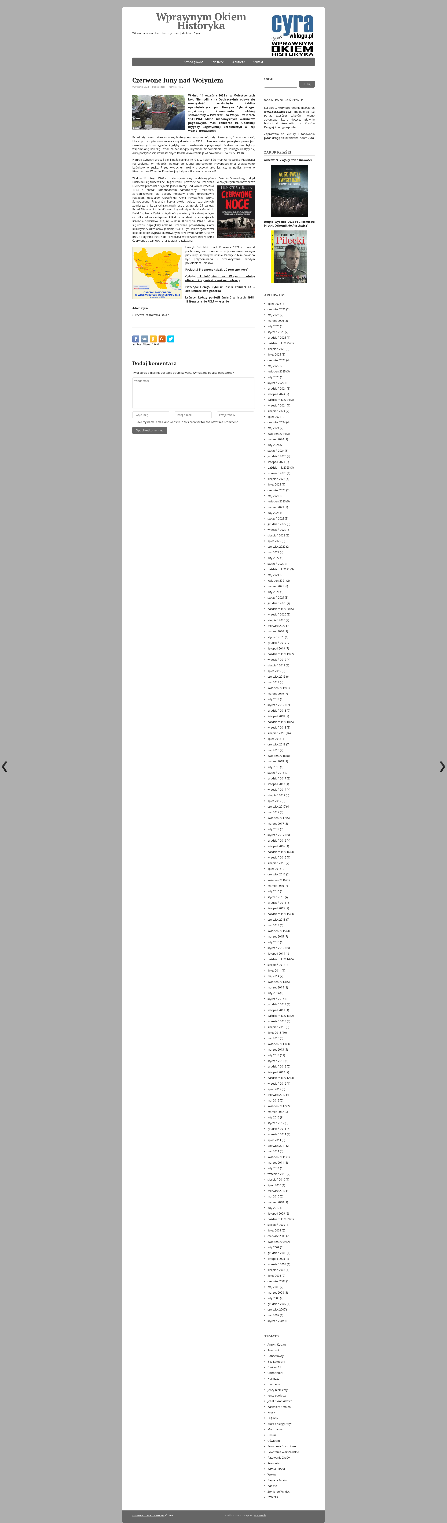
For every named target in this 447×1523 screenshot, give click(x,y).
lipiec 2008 (274, 1276)
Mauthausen (276, 1429)
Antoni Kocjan (277, 1344)
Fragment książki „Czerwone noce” (223, 269)
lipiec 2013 (274, 1033)
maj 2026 (273, 315)
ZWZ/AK (273, 1497)
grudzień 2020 (277, 603)
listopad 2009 (276, 1213)
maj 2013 (273, 1038)
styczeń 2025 (276, 383)
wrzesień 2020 (277, 614)
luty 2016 (273, 891)
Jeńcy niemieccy (278, 1390)
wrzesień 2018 (277, 727)
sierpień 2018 (276, 733)
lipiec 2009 (274, 1230)
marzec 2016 (276, 886)
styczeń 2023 (276, 518)
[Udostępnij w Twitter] (170, 338)
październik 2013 (279, 1016)
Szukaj (268, 79)
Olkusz (272, 1435)
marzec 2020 (276, 631)
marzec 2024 (276, 439)
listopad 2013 (276, 1010)
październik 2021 (279, 569)
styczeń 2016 (276, 897)
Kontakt (258, 62)
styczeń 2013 (276, 1061)
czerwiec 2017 (276, 806)
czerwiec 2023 (276, 490)
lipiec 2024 (274, 417)
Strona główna (193, 62)
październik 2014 (279, 959)
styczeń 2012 (276, 1123)
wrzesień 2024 (277, 405)
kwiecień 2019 (277, 688)
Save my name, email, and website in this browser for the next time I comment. (187, 422)
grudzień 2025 (277, 337)
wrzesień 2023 (277, 473)
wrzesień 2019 (277, 660)
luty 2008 (273, 1298)
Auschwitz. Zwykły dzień (281, 160)
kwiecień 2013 (277, 1044)
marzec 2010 (276, 1202)
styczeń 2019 (276, 705)
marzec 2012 (276, 1112)
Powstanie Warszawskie (283, 1452)
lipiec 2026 (274, 304)
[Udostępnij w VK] (144, 338)
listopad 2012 (276, 1072)
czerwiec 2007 (276, 1309)
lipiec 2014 (274, 970)
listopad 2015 (276, 908)
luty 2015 (273, 942)
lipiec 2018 (274, 739)
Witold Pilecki (276, 1469)
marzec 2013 (276, 1049)
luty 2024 (273, 445)
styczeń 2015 (276, 948)
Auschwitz (274, 1350)
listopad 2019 (276, 648)
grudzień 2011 (277, 1129)
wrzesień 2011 (277, 1134)
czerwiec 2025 (276, 360)
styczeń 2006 (276, 1321)
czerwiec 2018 (276, 744)
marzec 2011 (276, 1162)
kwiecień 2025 (277, 371)
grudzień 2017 (277, 778)
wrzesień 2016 (277, 857)
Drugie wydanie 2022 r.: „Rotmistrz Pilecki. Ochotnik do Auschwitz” (289, 223)
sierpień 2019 (276, 665)
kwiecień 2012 (277, 1106)
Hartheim (274, 1384)
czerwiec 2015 (276, 919)
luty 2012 (273, 1117)
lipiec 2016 (274, 869)
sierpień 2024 (276, 411)
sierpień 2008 (276, 1270)
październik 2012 (279, 1078)
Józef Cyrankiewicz (280, 1401)
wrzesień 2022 (277, 530)
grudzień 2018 (277, 710)
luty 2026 (273, 326)
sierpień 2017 (276, 795)
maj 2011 (273, 1151)
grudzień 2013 (277, 1004)
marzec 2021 (276, 586)
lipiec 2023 (274, 484)
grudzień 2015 (277, 903)
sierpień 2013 (276, 1027)
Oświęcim (274, 1441)
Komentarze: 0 (176, 86)
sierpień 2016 (276, 863)
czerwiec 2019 (276, 676)
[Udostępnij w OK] (153, 338)
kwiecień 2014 (277, 982)
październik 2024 (279, 400)
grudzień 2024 (277, 388)
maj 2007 (273, 1315)
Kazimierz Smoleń (279, 1407)
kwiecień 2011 (277, 1157)
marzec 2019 (276, 694)
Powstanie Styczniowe (282, 1446)
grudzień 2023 (277, 456)
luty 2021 (273, 592)
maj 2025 (273, 366)
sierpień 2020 (276, 620)
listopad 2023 (276, 462)
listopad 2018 (276, 716)
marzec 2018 (276, 761)
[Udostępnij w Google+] (162, 338)
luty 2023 (273, 513)
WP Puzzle (260, 1515)
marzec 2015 (276, 936)
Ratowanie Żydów (279, 1457)
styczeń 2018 (276, 773)
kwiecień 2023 (277, 501)
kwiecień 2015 (277, 931)
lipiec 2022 (274, 541)
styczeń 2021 (276, 597)
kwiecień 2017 (277, 818)
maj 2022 (273, 552)
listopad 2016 (276, 846)
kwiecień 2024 (277, 434)
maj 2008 (273, 1287)
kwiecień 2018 (277, 756)
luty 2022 (273, 558)
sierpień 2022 (276, 535)
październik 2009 (279, 1219)
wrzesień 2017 (277, 790)
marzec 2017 (276, 824)
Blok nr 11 (274, 1367)
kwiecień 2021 (277, 581)
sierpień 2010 (276, 1179)
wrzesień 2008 (277, 1264)
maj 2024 (273, 428)
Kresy (271, 1412)
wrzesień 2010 (277, 1174)
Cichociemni (275, 1373)
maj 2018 (273, 750)
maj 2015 (273, 925)
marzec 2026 (276, 321)
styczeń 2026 (276, 332)
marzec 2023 (276, 507)
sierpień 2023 (276, 479)
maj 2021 (273, 575)
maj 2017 (273, 812)
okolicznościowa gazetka (203, 291)
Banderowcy (276, 1356)
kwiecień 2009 (277, 1242)
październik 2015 (279, 914)
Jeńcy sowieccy (277, 1395)
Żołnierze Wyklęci (279, 1492)
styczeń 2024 (276, 451)
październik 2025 (279, 343)
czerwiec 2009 (276, 1236)
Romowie (274, 1463)
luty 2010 (273, 1208)
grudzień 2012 (277, 1066)
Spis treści (217, 62)
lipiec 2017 (274, 801)
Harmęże (273, 1378)
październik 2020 (279, 609)
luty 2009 (273, 1247)
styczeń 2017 (276, 835)
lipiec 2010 (274, 1185)
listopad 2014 (276, 953)
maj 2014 (273, 976)
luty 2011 (273, 1168)
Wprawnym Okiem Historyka (201, 21)
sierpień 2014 (276, 965)
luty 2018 (273, 767)
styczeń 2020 (276, 637)
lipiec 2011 (274, 1140)
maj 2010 (273, 1196)
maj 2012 (273, 1100)
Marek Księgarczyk (280, 1424)
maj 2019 (273, 682)
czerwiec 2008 (276, 1281)
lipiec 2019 (274, 671)
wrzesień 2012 (277, 1083)
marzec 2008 (276, 1292)
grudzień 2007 (277, 1304)
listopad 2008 (276, 1259)
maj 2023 (273, 496)
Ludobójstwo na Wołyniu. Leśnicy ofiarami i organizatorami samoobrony (220, 278)
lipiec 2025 (274, 354)
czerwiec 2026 (276, 309)
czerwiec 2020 (276, 626)
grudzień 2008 (277, 1253)
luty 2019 (273, 699)
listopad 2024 (276, 394)
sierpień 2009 (276, 1225)
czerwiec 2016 (276, 874)
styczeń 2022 (276, 564)
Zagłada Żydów (277, 1480)
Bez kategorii (158, 86)
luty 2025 (273, 377)
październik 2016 (279, 852)
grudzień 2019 (277, 643)
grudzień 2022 (277, 524)
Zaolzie (272, 1486)
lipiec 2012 (274, 1089)
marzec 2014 (276, 987)
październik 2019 (279, 654)
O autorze (238, 62)
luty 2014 (273, 993)
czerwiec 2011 (276, 1146)
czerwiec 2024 (276, 422)
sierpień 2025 (276, 349)
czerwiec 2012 (276, 1095)
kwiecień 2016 (277, 880)
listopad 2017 (276, 784)
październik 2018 (279, 722)
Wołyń (272, 1474)
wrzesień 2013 (277, 1021)
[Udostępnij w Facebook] (135, 338)
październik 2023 (279, 467)
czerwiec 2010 (276, 1191)
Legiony (273, 1418)
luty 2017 (273, 829)
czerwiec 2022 (276, 546)
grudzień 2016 (277, 840)
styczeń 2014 (276, 999)
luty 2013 (273, 1055)
